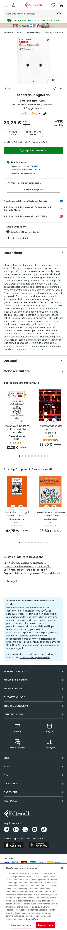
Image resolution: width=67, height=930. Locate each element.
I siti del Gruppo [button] (13, 714)
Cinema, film (44, 566)
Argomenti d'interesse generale (22, 573)
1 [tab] (33, 81)
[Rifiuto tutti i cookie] (62, 868)
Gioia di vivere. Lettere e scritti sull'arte (50, 514)
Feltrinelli (18, 142)
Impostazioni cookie (21, 925)
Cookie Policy (32, 918)
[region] (33, 896)
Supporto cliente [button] (14, 697)
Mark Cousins (29, 100)
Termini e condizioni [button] (16, 705)
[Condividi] (61, 88)
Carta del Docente (37, 201)
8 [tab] (41, 456)
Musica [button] (8, 766)
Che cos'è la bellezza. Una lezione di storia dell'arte (17, 429)
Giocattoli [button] (11, 783)
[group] (33, 20)
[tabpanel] (33, 60)
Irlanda (25, 238)
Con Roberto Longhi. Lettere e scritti (17, 514)
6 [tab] (35, 456)
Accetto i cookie (45, 925)
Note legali (10, 581)
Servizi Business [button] (13, 688)
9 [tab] (44, 456)
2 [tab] (22, 456)
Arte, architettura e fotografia (28, 569)
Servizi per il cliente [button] (15, 680)
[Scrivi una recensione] (45, 114)
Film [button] (6, 775)
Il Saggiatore (31, 108)
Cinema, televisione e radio (19, 566)
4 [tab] (28, 456)
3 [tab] (25, 456)
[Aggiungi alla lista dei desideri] (55, 88)
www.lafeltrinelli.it (41, 626)
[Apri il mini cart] (61, 5)
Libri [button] (6, 757)
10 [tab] (47, 456)
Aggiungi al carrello (35, 150)
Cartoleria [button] (10, 792)
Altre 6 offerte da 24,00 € (36, 142)
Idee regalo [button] (10, 800)
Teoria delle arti (51, 573)
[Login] (14, 4)
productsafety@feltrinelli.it (34, 657)
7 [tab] (38, 456)
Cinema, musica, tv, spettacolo (28, 563)
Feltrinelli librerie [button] (14, 671)
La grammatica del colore (50, 428)
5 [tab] (32, 456)
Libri (6, 563)
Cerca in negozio (33, 189)
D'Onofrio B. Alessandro (27, 104)
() (39, 113)
